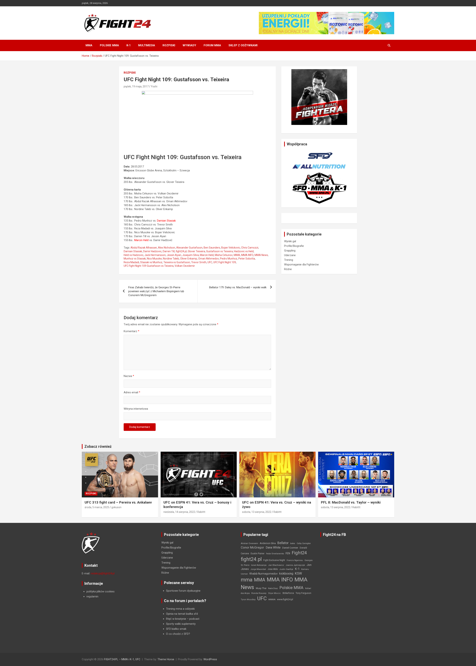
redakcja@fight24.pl (103, 573)
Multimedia (146, 45)
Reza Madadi (131, 262)
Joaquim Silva (190, 255)
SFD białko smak (176, 628)
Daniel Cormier (290, 547)
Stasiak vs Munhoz (151, 262)
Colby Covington (304, 543)
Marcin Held (207, 255)
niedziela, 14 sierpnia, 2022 (179, 511)
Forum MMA (212, 45)
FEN (288, 553)
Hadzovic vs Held (244, 251)
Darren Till (169, 251)
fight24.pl (181, 251)
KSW (298, 573)
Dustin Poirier (257, 553)
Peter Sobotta (246, 258)
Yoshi (154, 86)
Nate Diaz (273, 588)
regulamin (92, 596)
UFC (210, 262)
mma (246, 580)
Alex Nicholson (166, 247)
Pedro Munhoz (228, 258)
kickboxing (286, 573)
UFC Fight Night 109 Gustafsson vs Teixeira (148, 265)
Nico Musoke (154, 258)
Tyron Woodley (248, 599)
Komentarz (131, 331)
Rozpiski (169, 45)
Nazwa (129, 376)
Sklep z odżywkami (243, 45)
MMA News (261, 255)
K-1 (128, 45)
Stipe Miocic (274, 593)
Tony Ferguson (303, 593)
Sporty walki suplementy (181, 623)
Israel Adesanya (258, 565)
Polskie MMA (109, 45)
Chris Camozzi (249, 247)
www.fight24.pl (285, 599)
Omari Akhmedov (208, 258)
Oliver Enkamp (188, 258)
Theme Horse (165, 659)
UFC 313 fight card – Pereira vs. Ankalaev (118, 502)
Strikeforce (288, 593)
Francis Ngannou (295, 560)
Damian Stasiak (133, 251)
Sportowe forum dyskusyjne (183, 590)
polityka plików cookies (100, 591)
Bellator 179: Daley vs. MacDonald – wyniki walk (237, 287)
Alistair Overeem (249, 543)
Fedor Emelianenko (275, 553)
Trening (288, 260)
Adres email (132, 392)
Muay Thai (261, 588)
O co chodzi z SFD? (178, 634)
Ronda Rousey (258, 593)
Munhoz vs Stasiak (135, 258)
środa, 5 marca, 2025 (97, 507)
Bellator (283, 543)
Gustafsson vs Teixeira (219, 251)
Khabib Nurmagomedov (264, 573)
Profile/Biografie (294, 246)
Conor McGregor (252, 547)
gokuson (116, 507)
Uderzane (290, 255)
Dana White (273, 547)
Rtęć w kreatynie (176, 618)
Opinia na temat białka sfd (182, 613)
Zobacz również (98, 446)
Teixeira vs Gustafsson (176, 262)
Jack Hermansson (155, 255)
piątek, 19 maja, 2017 (136, 86)
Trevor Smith (198, 262)
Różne (288, 269)
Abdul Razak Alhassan (144, 247)
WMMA (271, 599)
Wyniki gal (290, 241)
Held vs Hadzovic (133, 255)
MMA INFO (247, 255)
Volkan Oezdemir (185, 265)
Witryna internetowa (136, 408)
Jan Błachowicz (276, 565)
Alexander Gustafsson (189, 247)
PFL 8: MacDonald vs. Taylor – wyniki (351, 502)
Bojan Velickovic (230, 247)
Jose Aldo (273, 569)
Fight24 (299, 552)
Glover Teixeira (196, 251)
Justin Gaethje (286, 569)
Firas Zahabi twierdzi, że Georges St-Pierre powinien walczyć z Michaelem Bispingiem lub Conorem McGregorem (156, 291)
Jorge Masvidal (258, 569)
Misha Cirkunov (224, 255)
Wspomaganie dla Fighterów (301, 264)
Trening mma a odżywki (180, 608)
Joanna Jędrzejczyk (295, 565)
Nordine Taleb (171, 258)
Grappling (289, 250)
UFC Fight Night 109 (224, 262)
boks (292, 543)
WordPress (210, 659)
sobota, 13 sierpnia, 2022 (256, 511)
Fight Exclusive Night (274, 560)
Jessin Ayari (174, 255)
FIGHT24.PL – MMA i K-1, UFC (122, 659)
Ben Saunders (212, 247)
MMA (89, 45)
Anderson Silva (268, 543)
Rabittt (201, 511)
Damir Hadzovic (152, 251)
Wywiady (189, 45)
